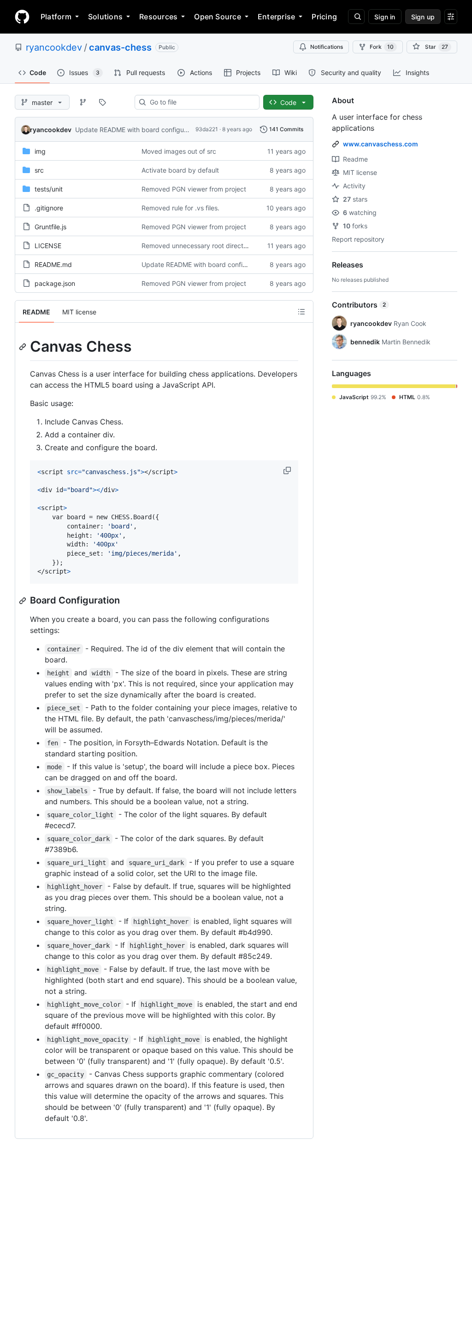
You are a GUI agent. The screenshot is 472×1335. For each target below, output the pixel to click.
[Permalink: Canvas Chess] (23, 346)
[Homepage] (22, 16)
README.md (53, 264)
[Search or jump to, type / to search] (356, 16)
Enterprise (276, 16)
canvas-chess (120, 47)
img (40, 151)
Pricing (324, 16)
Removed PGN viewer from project (194, 189)
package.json (55, 283)
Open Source (217, 16)
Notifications (326, 46)
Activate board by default (180, 170)
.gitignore (49, 208)
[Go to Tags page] (102, 102)
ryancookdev (54, 47)
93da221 (206, 129)
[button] (288, 470)
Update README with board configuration (138, 130)
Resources (158, 16)
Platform (56, 16)
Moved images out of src (179, 151)
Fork (382, 46)
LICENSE (48, 246)
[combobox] (201, 102)
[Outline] (301, 311)
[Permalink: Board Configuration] (23, 600)
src (39, 170)
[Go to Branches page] (83, 102)
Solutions (105, 16)
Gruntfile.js (50, 227)
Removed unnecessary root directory (197, 246)
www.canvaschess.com (380, 144)
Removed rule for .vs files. (180, 208)
